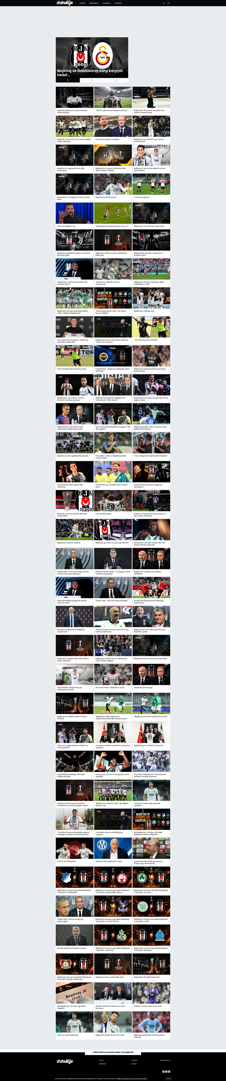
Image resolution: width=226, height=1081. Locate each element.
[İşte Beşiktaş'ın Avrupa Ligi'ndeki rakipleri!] (74, 993)
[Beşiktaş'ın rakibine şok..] (151, 298)
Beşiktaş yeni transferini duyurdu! (148, 745)
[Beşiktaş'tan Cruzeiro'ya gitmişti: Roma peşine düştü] (151, 384)
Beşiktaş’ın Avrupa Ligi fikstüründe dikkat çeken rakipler (111, 169)
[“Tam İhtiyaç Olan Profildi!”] (151, 326)
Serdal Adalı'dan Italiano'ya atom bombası (110, 1007)
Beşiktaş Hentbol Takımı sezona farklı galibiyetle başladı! (150, 428)
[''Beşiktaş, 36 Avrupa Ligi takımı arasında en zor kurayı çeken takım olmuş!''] (74, 790)
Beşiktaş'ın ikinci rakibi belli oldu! (110, 977)
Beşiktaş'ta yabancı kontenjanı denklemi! (147, 573)
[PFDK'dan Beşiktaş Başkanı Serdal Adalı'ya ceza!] (74, 587)
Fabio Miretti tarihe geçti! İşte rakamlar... (70, 486)
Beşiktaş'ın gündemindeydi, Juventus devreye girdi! (73, 254)
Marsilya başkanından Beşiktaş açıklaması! (71, 631)
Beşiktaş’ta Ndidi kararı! (106, 197)
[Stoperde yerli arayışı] (151, 674)
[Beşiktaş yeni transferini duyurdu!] (151, 732)
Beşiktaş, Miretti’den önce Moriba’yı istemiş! (149, 1036)
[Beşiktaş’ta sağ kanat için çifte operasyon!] (74, 155)
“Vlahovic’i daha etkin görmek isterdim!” (147, 804)
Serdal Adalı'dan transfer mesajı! (71, 948)
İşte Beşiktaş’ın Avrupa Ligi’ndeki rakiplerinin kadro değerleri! (148, 833)
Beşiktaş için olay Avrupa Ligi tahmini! (112, 543)
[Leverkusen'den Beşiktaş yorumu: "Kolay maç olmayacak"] (151, 848)
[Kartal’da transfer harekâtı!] (113, 126)
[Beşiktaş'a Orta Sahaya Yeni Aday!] (151, 213)
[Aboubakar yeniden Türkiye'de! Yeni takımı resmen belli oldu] (151, 529)
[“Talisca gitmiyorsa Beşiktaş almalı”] (113, 97)
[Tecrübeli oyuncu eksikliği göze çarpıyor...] (113, 819)
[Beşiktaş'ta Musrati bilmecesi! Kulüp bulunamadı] (151, 355)
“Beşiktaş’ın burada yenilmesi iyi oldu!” (151, 716)
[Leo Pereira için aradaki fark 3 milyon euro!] (113, 471)
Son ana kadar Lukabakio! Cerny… (110, 687)
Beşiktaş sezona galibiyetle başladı (72, 456)
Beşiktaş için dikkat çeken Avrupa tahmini (72, 717)
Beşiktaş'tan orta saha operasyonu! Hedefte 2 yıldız (149, 631)
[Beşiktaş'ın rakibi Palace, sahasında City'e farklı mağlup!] (113, 645)
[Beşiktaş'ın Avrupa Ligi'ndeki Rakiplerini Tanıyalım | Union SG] (113, 935)
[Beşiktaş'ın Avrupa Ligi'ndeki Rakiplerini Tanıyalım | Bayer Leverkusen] (74, 964)
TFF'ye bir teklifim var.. (66, 226)
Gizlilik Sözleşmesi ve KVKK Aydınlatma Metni (131, 1079)
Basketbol (93, 3)
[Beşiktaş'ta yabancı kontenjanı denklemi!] (151, 558)
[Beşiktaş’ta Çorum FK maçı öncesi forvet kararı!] (151, 126)
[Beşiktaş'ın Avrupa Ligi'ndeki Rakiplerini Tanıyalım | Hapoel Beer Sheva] (113, 877)
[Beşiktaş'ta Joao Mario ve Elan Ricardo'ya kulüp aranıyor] (74, 384)
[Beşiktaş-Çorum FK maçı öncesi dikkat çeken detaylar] (74, 126)
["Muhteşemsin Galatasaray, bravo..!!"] (113, 213)
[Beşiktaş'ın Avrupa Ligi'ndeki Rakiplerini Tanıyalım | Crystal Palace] (113, 906)
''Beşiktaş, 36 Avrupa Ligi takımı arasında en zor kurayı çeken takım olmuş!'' (72, 804)
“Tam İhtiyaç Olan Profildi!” (145, 340)
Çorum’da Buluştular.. (66, 861)
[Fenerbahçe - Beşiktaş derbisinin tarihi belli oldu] (113, 355)
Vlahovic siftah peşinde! (67, 1035)
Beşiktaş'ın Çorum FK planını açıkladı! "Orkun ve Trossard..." (112, 341)
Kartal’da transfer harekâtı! (107, 139)
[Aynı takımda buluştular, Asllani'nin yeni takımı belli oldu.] (74, 326)
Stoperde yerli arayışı (143, 687)
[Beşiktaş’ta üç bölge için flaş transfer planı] (74, 184)
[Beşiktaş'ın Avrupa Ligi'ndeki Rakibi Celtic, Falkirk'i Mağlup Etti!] (74, 298)
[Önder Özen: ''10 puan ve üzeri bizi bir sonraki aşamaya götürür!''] (74, 558)
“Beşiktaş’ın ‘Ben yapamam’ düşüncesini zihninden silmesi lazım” (111, 717)
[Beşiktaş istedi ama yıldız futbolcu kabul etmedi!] (74, 97)
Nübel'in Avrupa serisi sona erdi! (148, 1006)
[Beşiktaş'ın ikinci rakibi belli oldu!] (113, 964)
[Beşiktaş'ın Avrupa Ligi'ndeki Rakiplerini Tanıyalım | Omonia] (151, 877)
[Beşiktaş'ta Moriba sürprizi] (74, 529)
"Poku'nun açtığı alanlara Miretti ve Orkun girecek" (72, 746)
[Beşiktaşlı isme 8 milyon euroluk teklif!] (151, 645)
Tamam (168, 1078)
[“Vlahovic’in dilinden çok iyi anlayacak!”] (113, 269)
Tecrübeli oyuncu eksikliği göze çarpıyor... (109, 833)
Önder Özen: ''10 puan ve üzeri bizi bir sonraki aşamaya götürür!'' (73, 573)
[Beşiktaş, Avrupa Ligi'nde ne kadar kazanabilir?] (74, 500)
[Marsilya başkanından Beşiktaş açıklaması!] (74, 616)
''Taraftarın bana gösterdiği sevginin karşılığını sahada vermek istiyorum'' (73, 833)
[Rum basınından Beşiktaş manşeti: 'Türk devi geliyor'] (113, 413)
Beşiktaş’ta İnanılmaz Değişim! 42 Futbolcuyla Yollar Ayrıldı (110, 399)
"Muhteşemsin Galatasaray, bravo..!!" (112, 226)
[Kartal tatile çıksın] (113, 500)
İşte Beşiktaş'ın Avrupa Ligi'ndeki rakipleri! (71, 1007)
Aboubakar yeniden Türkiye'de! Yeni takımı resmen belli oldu (149, 544)
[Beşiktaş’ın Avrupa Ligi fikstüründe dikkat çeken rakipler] (113, 155)
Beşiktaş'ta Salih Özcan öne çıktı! (110, 1035)
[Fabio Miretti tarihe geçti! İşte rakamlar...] (74, 471)
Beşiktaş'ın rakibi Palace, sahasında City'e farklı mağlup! (111, 660)
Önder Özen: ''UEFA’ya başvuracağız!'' (112, 601)
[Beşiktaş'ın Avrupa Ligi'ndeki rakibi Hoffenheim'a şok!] (151, 269)
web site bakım (165, 1060)
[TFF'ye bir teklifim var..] (74, 213)
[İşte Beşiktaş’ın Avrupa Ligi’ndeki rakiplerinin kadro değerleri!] (151, 819)
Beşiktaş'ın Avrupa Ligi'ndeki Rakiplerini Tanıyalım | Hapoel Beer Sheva (113, 891)
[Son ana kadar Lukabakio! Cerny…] (113, 674)
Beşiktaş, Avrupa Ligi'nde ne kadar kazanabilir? (72, 515)
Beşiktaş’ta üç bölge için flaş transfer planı (73, 198)
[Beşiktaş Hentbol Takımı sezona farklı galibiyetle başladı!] (151, 413)
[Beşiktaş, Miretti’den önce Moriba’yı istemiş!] (151, 1022)
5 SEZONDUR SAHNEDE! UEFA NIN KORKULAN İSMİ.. (70, 775)
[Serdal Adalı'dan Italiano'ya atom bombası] (113, 993)
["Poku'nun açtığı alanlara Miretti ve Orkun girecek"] (74, 732)
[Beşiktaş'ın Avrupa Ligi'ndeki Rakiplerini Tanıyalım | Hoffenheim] (74, 877)
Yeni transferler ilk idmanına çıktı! (71, 369)
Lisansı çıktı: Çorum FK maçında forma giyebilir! (112, 775)
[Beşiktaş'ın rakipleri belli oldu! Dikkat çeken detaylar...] (74, 645)
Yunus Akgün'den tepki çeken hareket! (150, 456)
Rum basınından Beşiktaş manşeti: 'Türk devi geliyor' (113, 428)
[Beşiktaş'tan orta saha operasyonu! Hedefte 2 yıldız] (151, 616)
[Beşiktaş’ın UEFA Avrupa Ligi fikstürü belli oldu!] (113, 240)
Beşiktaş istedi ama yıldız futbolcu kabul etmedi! (72, 111)
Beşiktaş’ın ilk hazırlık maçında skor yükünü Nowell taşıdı (149, 111)
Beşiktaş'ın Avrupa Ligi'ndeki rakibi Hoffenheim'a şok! (149, 283)
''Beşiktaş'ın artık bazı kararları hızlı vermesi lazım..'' (72, 283)
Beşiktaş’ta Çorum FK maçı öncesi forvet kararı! (149, 140)
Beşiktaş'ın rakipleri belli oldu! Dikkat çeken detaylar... (73, 660)
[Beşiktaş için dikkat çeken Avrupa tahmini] (74, 703)
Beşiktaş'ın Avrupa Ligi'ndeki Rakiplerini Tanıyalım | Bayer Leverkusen (74, 978)
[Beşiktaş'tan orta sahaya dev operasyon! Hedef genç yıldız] (74, 413)
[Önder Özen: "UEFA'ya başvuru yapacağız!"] (74, 906)
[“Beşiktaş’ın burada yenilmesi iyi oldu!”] (151, 703)
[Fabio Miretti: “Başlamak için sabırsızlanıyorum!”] (74, 674)
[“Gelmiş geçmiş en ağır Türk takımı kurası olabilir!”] (113, 298)
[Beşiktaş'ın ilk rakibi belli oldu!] (151, 964)
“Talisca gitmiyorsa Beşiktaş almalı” (111, 110)
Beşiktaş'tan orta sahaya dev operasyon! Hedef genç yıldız (70, 428)
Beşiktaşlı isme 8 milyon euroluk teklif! (150, 659)
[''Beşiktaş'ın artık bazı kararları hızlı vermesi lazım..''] (74, 269)
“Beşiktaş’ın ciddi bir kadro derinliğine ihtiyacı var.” (112, 804)
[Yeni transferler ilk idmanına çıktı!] (74, 355)
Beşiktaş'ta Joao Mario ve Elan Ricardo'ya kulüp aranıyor (70, 399)
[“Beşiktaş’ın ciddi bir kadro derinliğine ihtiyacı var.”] (113, 790)
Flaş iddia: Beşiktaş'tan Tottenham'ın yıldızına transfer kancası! (150, 775)
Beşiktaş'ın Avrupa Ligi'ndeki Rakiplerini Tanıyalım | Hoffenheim (74, 891)
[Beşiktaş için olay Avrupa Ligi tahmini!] (113, 529)
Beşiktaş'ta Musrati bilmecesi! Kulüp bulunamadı (150, 370)
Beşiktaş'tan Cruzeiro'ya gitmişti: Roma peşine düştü (151, 399)
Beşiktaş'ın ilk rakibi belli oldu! (147, 977)
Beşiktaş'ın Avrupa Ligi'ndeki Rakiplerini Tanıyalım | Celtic (151, 920)
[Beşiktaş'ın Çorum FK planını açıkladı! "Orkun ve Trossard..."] (113, 326)
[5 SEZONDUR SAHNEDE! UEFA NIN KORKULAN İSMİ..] (74, 761)
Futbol (82, 3)
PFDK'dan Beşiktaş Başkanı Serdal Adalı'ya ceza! (72, 602)
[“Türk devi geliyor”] (151, 184)
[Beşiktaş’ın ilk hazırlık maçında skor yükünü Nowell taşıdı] (151, 97)
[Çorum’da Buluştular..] (74, 848)
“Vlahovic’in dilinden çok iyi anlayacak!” (107, 283)
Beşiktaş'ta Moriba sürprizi (68, 543)
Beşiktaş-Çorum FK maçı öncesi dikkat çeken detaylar (74, 140)
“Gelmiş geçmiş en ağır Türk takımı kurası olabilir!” (111, 312)
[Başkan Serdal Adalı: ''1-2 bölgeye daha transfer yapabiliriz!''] (113, 558)
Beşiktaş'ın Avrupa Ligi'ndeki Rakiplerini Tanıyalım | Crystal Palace (113, 920)
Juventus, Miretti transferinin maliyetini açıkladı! (113, 746)
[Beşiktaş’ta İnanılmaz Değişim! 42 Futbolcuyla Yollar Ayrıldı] (113, 384)
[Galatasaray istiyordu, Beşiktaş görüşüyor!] (151, 471)
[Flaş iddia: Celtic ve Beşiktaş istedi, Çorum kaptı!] (113, 442)
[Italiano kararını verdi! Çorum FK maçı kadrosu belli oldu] (113, 616)
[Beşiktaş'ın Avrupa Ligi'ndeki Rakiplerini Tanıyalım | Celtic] (151, 906)
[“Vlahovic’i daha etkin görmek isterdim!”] (151, 790)
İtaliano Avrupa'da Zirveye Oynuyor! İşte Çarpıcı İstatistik (150, 515)
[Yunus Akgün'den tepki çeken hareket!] (151, 442)
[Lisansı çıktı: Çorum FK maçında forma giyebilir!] (113, 761)
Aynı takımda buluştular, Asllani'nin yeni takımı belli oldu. (72, 341)
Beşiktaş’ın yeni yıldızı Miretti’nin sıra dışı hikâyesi (149, 169)
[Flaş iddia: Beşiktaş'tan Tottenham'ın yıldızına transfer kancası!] (151, 761)
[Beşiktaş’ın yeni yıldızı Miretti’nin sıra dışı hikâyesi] (151, 155)
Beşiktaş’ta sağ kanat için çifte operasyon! (70, 169)
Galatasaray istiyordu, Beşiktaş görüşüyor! (148, 486)
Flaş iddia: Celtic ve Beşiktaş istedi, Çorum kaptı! (111, 457)
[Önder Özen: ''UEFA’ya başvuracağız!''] (113, 587)
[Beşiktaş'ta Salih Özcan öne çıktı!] (113, 1022)
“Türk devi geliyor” (142, 197)
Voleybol (106, 3)
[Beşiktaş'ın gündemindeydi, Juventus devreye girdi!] (74, 240)
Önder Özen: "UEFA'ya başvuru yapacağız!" (70, 920)
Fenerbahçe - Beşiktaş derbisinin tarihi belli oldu (112, 370)
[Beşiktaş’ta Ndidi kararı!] (113, 184)
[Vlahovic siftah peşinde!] (74, 1022)
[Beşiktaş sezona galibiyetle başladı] (74, 442)
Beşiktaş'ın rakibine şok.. (144, 311)
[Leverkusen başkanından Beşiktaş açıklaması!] (151, 587)
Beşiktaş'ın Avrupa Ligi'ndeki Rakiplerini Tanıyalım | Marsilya (151, 949)
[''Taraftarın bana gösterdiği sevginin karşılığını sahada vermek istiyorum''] (74, 819)
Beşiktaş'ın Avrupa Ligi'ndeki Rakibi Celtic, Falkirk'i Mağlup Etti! (72, 312)
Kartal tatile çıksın (103, 514)
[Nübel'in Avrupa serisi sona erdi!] (151, 993)
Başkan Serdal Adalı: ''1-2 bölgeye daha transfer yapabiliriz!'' (113, 573)
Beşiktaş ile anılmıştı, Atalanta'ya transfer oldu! (148, 254)
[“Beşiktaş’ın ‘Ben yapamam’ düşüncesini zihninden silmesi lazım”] (113, 703)
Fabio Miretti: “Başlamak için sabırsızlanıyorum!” (69, 688)
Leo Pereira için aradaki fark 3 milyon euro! (112, 486)
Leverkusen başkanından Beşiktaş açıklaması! (149, 602)
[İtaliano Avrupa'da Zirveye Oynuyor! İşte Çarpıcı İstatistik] (151, 500)
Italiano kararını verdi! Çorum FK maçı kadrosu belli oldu (112, 631)
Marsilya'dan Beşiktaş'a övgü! (109, 861)
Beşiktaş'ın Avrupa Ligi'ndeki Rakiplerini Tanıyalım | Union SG (113, 949)
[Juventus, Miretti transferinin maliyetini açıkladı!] (113, 732)
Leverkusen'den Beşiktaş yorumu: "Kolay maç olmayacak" (148, 862)
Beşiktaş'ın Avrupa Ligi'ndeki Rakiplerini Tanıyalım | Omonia (151, 891)
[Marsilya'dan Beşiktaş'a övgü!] (113, 848)
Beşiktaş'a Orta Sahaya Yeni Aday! (149, 226)
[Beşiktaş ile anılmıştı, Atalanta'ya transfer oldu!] (151, 240)
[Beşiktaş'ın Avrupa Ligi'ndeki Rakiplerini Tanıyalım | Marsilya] (151, 935)
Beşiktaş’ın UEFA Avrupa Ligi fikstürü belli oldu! (111, 254)
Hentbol (118, 3)
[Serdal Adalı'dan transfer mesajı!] (74, 935)
